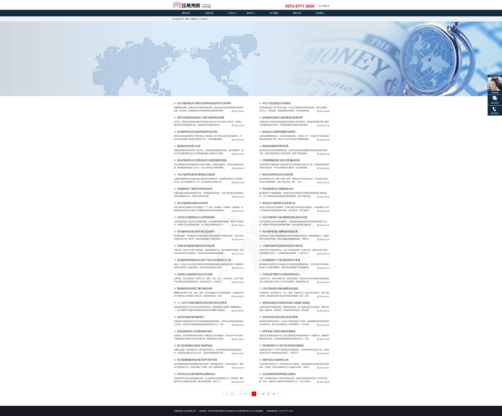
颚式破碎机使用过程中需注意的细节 (196, 231)
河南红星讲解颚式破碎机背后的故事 (196, 245)
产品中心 (232, 13)
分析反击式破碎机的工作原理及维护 (196, 217)
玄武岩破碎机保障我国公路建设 (279, 374)
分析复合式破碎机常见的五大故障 (194, 274)
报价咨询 (494, 103)
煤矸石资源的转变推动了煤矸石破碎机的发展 (200, 117)
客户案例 (274, 13)
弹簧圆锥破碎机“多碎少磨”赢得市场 (281, 160)
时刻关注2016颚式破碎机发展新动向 (196, 374)
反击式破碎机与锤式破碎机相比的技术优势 (285, 217)
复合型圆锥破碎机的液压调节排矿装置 (197, 359)
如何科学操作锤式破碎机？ (191, 317)
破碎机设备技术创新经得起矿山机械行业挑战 (286, 302)
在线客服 (494, 93)
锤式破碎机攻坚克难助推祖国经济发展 (197, 131)
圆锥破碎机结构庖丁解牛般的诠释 (194, 288)
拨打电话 (494, 113)
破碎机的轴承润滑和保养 (276, 146)
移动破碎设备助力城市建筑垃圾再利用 (283, 117)
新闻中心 (251, 13)
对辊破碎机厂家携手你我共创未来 (194, 188)
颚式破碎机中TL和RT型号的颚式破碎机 (283, 345)
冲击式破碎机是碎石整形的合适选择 (196, 174)
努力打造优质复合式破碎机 (277, 103)
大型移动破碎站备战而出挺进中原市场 (283, 245)
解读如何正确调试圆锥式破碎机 (279, 131)
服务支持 (297, 13)
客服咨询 (325, 6)
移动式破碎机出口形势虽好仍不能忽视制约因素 (202, 160)
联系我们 (320, 13)
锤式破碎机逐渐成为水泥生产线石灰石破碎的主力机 (204, 260)
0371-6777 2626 (299, 6)
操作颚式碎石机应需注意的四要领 (280, 317)
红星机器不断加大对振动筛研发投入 (281, 274)
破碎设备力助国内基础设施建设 (279, 331)
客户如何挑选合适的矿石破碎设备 (194, 345)
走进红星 (209, 13)
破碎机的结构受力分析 (189, 146)
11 (268, 394)
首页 (187, 19)
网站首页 (186, 13)
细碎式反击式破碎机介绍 (276, 359)
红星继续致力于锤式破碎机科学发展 (281, 260)
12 (274, 394)
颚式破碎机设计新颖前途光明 (278, 188)
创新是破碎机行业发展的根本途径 (194, 331)
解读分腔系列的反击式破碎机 (278, 174)
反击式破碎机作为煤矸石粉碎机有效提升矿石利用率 (204, 103)
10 (263, 394)
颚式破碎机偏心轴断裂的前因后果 (280, 231)
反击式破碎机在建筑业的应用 (192, 203)
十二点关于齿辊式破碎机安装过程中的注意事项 (202, 302)
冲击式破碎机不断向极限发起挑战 (280, 288)
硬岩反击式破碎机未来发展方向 (279, 203)
